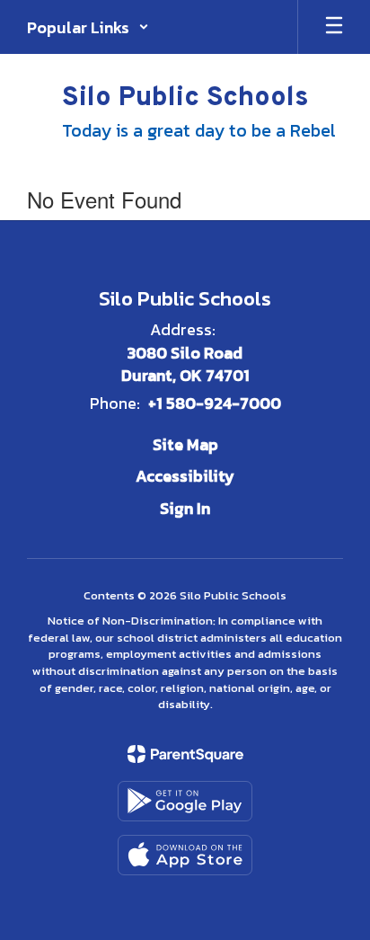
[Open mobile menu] (334, 27)
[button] (88, 27)
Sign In (185, 508)
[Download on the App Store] (185, 855)
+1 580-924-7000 (214, 403)
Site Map (185, 444)
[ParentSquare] (185, 753)
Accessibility (185, 476)
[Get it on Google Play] (185, 801)
